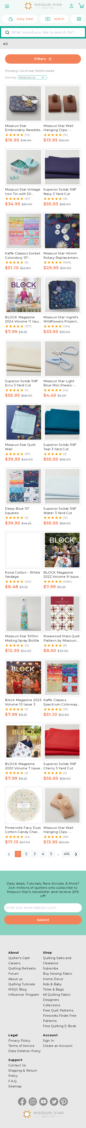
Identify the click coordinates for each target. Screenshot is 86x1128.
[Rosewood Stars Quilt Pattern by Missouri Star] (62, 613)
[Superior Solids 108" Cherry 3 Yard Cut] (62, 741)
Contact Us (17, 1065)
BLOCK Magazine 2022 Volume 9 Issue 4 (60, 576)
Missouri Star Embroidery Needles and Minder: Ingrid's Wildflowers (22, 132)
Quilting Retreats (21, 968)
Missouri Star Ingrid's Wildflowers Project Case (60, 321)
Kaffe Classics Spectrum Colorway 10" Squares (60, 704)
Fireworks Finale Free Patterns (60, 1018)
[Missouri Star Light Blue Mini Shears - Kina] (62, 358)
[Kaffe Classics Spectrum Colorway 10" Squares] (62, 677)
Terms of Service (21, 1046)
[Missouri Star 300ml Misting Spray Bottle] (24, 613)
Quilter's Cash (19, 958)
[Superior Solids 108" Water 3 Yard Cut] (62, 486)
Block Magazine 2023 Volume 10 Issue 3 (23, 702)
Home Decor (53, 979)
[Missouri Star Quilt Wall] (24, 422)
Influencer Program (23, 995)
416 (67, 854)
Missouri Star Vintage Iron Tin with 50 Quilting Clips (22, 193)
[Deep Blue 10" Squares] (24, 486)
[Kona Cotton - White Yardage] (24, 550)
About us (15, 979)
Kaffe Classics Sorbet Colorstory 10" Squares (22, 257)
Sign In (48, 1040)
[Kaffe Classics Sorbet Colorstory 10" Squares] (24, 231)
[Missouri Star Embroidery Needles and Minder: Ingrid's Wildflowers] (24, 103)
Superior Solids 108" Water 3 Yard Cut (60, 511)
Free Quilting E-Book (59, 1026)
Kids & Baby (52, 984)
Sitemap (15, 1086)
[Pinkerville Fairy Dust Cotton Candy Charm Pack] (24, 805)
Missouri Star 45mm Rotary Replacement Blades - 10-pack (61, 257)
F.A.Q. (13, 1081)
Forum (13, 974)
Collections (51, 1005)
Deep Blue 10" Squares (17, 511)
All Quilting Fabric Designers (57, 997)
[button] (7, 6)
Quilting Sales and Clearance (57, 960)
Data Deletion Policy (24, 1051)
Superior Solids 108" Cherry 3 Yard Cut (60, 766)
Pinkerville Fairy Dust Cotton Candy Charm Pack (23, 832)
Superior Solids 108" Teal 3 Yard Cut (60, 447)
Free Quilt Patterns (58, 1010)
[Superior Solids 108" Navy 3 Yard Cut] (62, 167)
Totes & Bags (53, 989)
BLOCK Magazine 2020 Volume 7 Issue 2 (22, 768)
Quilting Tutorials (21, 984)
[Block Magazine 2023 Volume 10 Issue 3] (24, 677)
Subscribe (50, 968)
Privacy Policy (19, 1040)
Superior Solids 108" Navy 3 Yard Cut (60, 191)
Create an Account (57, 1046)
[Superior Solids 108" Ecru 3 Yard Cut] (24, 358)
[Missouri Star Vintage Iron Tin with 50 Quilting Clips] (24, 167)
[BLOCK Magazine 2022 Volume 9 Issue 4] (62, 550)
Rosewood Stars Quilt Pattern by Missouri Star (61, 640)
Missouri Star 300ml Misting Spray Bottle (22, 638)
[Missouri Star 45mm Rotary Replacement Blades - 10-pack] (62, 231)
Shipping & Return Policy (22, 1073)
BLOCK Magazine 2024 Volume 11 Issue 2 (23, 321)
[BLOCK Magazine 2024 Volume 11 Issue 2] (24, 295)
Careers (14, 963)
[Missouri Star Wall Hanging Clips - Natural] (62, 805)
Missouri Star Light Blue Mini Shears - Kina (58, 385)
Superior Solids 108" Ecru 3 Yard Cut (21, 383)
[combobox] (43, 32)
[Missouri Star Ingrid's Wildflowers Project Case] (62, 295)
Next (76, 854)
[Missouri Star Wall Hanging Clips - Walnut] (62, 103)
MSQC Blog (17, 989)
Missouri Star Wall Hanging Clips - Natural (58, 832)
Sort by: (11, 77)
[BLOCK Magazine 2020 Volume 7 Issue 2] (24, 741)
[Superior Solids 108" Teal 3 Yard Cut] (62, 422)
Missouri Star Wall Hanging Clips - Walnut (58, 130)
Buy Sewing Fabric (57, 974)
